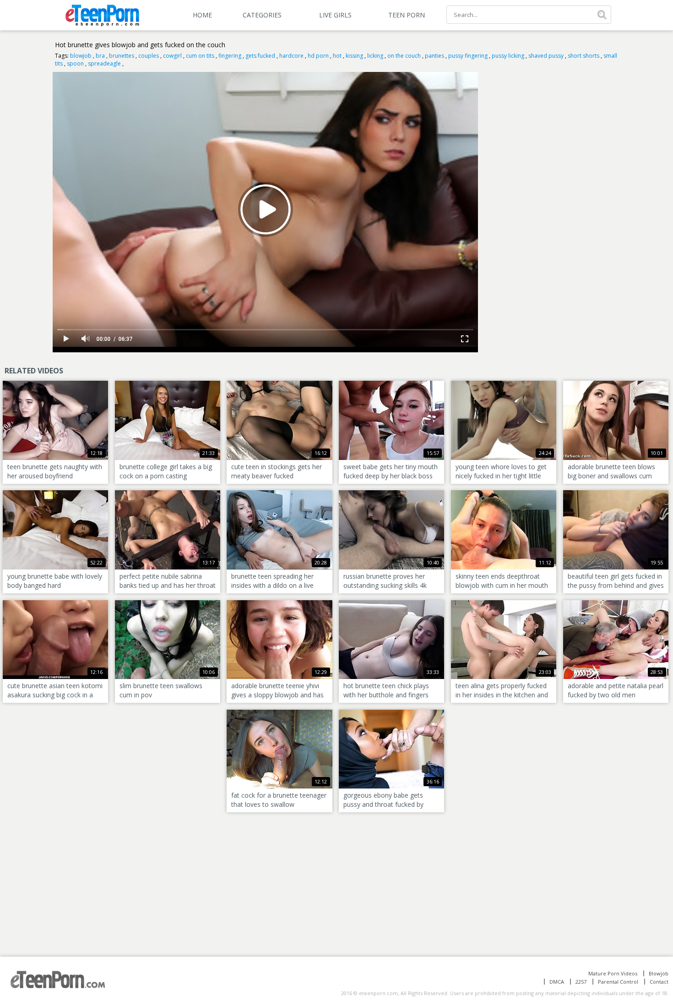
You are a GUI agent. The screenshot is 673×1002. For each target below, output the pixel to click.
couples (148, 56)
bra (100, 56)
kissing (354, 56)
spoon (75, 63)
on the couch (404, 56)
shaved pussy (546, 56)
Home (202, 15)
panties (434, 56)
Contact (659, 982)
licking (375, 56)
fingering (229, 56)
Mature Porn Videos (612, 973)
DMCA (556, 982)
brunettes (121, 56)
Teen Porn (406, 15)
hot (337, 56)
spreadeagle (104, 63)
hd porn (318, 56)
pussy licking (508, 56)
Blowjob (658, 973)
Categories (262, 15)
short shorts (583, 56)
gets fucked (260, 56)
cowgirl (172, 56)
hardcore (291, 56)
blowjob (81, 56)
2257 (580, 982)
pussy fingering (468, 56)
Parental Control (618, 982)
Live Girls (335, 15)
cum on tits (200, 56)
